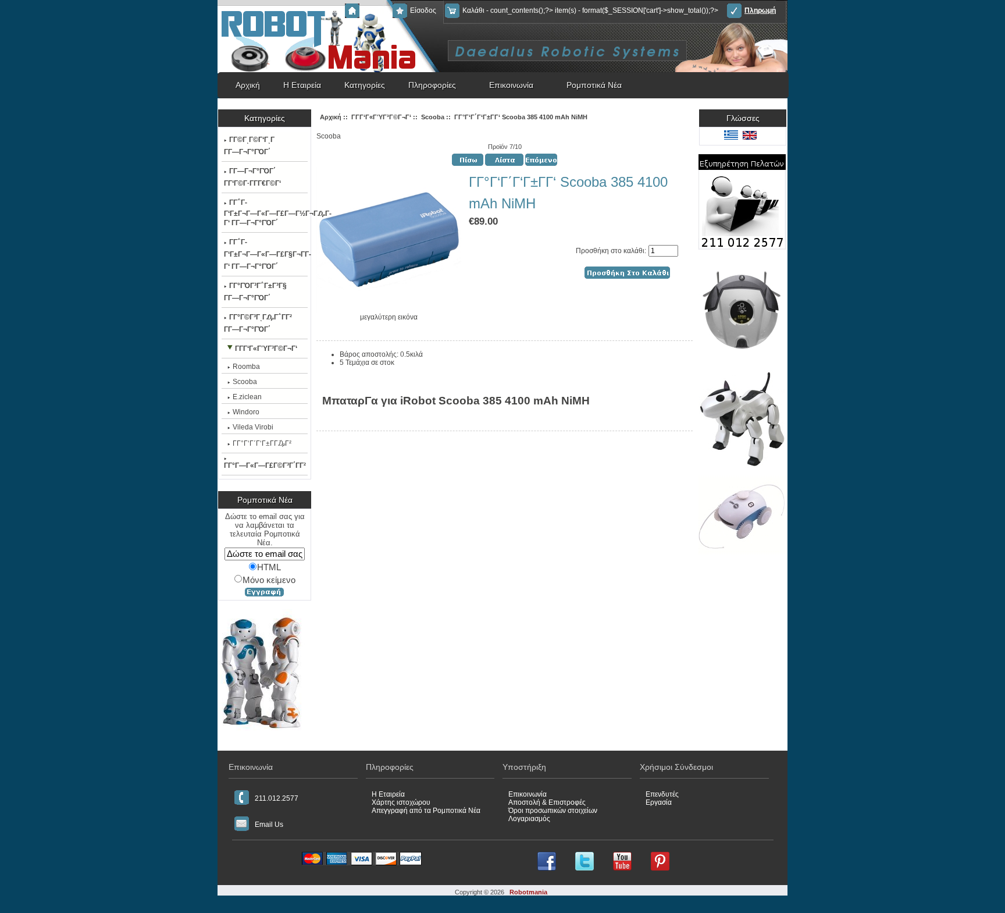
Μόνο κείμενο (269, 579)
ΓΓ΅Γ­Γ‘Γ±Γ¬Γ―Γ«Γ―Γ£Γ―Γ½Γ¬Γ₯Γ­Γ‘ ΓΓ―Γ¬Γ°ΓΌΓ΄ (265, 212)
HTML (269, 567)
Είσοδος (423, 10)
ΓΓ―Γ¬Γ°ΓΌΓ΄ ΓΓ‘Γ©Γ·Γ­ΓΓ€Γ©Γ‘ (252, 177)
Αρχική (373, 10)
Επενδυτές (662, 794)
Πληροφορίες (432, 85)
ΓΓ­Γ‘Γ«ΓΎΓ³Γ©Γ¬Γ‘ (381, 116)
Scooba (432, 116)
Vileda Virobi (253, 427)
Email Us (269, 824)
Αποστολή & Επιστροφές (547, 802)
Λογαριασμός (529, 819)
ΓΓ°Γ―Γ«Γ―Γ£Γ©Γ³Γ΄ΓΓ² (265, 465)
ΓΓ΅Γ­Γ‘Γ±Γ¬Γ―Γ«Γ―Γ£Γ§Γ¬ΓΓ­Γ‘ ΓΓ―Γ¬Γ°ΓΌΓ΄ (265, 254)
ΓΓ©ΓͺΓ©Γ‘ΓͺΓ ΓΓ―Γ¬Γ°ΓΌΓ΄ (249, 146)
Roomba (246, 367)
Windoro (246, 412)
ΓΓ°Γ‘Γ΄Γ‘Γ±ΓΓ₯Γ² (262, 443)
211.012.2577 (276, 798)
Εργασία (659, 802)
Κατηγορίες (364, 85)
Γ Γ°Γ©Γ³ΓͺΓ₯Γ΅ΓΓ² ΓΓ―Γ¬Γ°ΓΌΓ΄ (258, 323)
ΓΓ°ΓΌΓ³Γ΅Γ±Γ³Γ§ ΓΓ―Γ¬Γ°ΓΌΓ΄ (255, 292)
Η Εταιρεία (302, 85)
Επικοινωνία (511, 85)
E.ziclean (247, 397)
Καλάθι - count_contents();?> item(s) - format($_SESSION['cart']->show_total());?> (590, 10)
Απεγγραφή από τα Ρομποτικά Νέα (426, 811)
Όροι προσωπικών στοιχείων (552, 811)
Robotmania (528, 892)
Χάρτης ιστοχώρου (401, 802)
